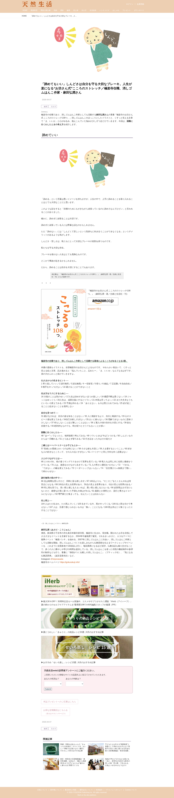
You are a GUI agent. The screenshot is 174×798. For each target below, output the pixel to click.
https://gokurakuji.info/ (70, 562)
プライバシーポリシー (113, 790)
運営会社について (86, 790)
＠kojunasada (57, 559)
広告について (42, 790)
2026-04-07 (46, 100)
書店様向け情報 (70, 790)
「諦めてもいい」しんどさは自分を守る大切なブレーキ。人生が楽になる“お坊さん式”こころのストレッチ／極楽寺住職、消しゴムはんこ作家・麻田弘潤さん (86, 88)
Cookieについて (131, 790)
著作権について (56, 790)
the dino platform (90, 795)
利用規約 (99, 790)
